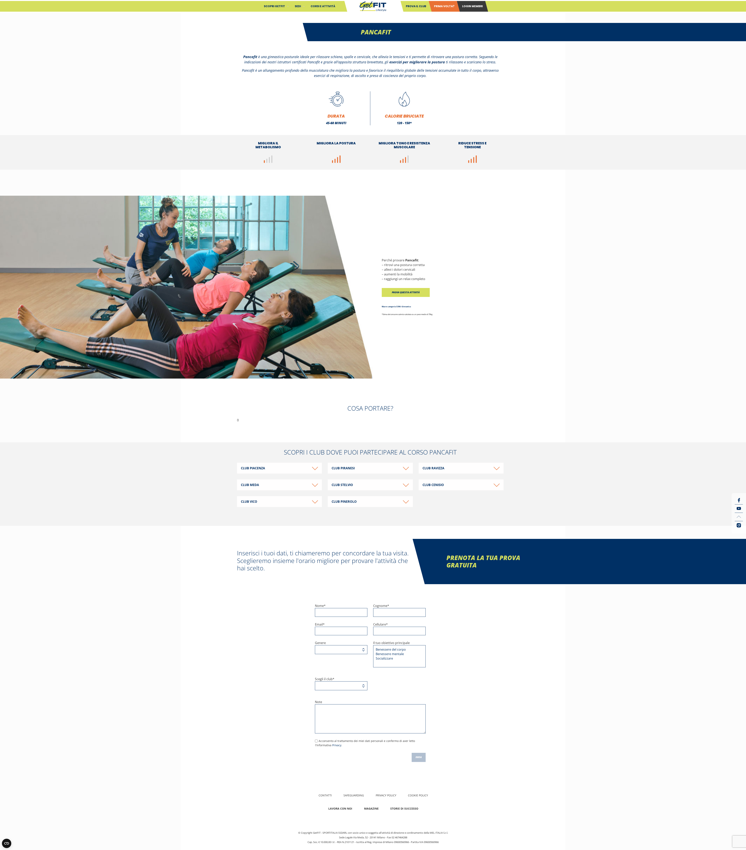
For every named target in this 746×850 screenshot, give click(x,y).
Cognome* (381, 606)
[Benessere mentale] (398, 654)
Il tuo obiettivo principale (391, 643)
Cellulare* (380, 624)
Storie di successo (404, 808)
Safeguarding (353, 795)
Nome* (320, 606)
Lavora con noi (340, 808)
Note (318, 702)
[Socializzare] (398, 658)
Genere (320, 643)
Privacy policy (386, 795)
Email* (320, 624)
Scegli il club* (324, 679)
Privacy (336, 745)
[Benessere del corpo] (398, 649)
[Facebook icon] (739, 500)
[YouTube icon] (739, 508)
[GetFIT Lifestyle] (373, 6)
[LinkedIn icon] (739, 517)
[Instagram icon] (739, 525)
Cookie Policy (418, 795)
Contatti (325, 795)
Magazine (371, 808)
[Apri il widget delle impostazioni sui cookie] (6, 843)
